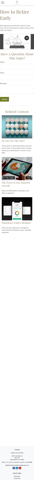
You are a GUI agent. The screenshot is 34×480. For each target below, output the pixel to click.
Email (2, 73)
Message (3, 83)
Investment (17, 478)
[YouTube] (20, 468)
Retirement (17, 476)
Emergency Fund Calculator (16, 222)
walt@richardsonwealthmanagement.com (17, 465)
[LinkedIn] (17, 468)
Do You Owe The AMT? (13, 140)
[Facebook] (14, 468)
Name (2, 62)
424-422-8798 (19, 453)
